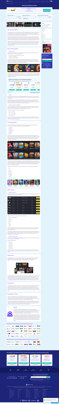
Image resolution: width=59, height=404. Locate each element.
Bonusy (27, 389)
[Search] (51, 1)
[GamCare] (24, 400)
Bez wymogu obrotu (28, 392)
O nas (10, 389)
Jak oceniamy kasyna (11, 392)
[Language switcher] (50, 1)
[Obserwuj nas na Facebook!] (8, 378)
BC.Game (19, 390)
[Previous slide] (6, 24)
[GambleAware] (33, 400)
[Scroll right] (39, 86)
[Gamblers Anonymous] (38, 400)
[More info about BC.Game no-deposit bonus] (14, 83)
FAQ (9, 398)
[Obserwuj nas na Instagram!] (10, 378)
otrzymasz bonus (20, 52)
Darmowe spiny (27, 391)
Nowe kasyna (35, 398)
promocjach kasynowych (23, 96)
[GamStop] (29, 400)
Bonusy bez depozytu (28, 390)
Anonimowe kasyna (36, 392)
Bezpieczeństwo (44, 37)
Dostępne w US (44, 41)
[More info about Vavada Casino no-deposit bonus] (28, 83)
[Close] (57, 398)
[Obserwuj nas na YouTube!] (14, 378)
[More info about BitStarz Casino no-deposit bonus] (21, 83)
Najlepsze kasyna (20, 389)
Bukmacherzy (43, 390)
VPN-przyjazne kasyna (36, 393)
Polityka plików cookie (11, 393)
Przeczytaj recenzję (12, 364)
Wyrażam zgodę (55, 402)
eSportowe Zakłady (44, 391)
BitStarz (18, 393)
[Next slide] (40, 24)
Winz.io (18, 398)
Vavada (18, 392)
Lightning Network (36, 390)
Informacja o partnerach (12, 391)
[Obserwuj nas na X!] (12, 378)
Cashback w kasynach (28, 393)
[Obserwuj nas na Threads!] (16, 378)
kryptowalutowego (22, 193)
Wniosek (43, 38)
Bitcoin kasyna (44, 392)
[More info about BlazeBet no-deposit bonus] (35, 83)
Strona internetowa (44, 35)
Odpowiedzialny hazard (11, 390)
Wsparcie (43, 36)
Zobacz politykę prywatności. (48, 65)
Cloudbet (19, 391)
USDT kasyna (43, 393)
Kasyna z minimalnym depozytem (37, 391)
